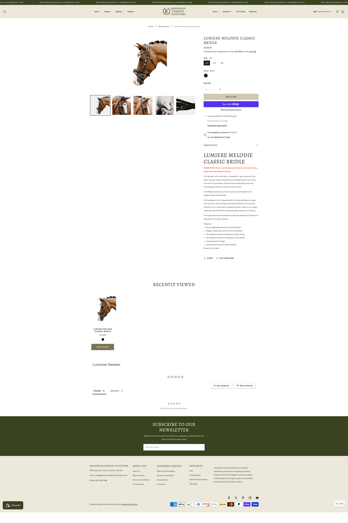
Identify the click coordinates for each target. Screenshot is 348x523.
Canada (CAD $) (323, 11)
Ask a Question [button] (223, 385)
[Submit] (201, 447)
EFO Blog (193, 484)
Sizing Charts (195, 475)
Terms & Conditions (141, 480)
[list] (143, 63)
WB (222, 63)
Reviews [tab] (97, 390)
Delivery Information (165, 475)
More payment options (231, 109)
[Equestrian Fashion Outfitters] (174, 11)
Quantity (207, 83)
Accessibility (162, 480)
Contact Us (161, 484)
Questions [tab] (114, 390)
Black (206, 75)
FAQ (191, 471)
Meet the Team (139, 475)
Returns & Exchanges (166, 471)
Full (214, 63)
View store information (217, 125)
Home (150, 26)
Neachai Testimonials (198, 480)
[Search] (4, 11)
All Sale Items (164, 26)
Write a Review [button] (246, 385)
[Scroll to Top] (343, 508)
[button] (343, 11)
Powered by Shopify (130, 504)
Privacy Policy (138, 484)
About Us (136, 471)
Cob (206, 63)
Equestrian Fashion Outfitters (108, 504)
